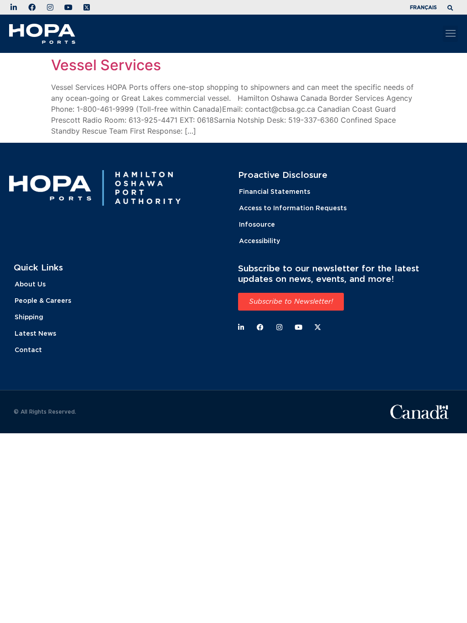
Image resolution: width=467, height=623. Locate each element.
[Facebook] (260, 327)
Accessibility (259, 240)
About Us (30, 283)
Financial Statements (274, 191)
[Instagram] (279, 327)
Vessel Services (106, 65)
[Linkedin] (241, 327)
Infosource (257, 224)
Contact (28, 349)
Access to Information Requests (293, 207)
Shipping (29, 316)
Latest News (35, 333)
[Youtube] (298, 327)
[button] (451, 8)
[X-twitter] (317, 327)
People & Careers (43, 300)
